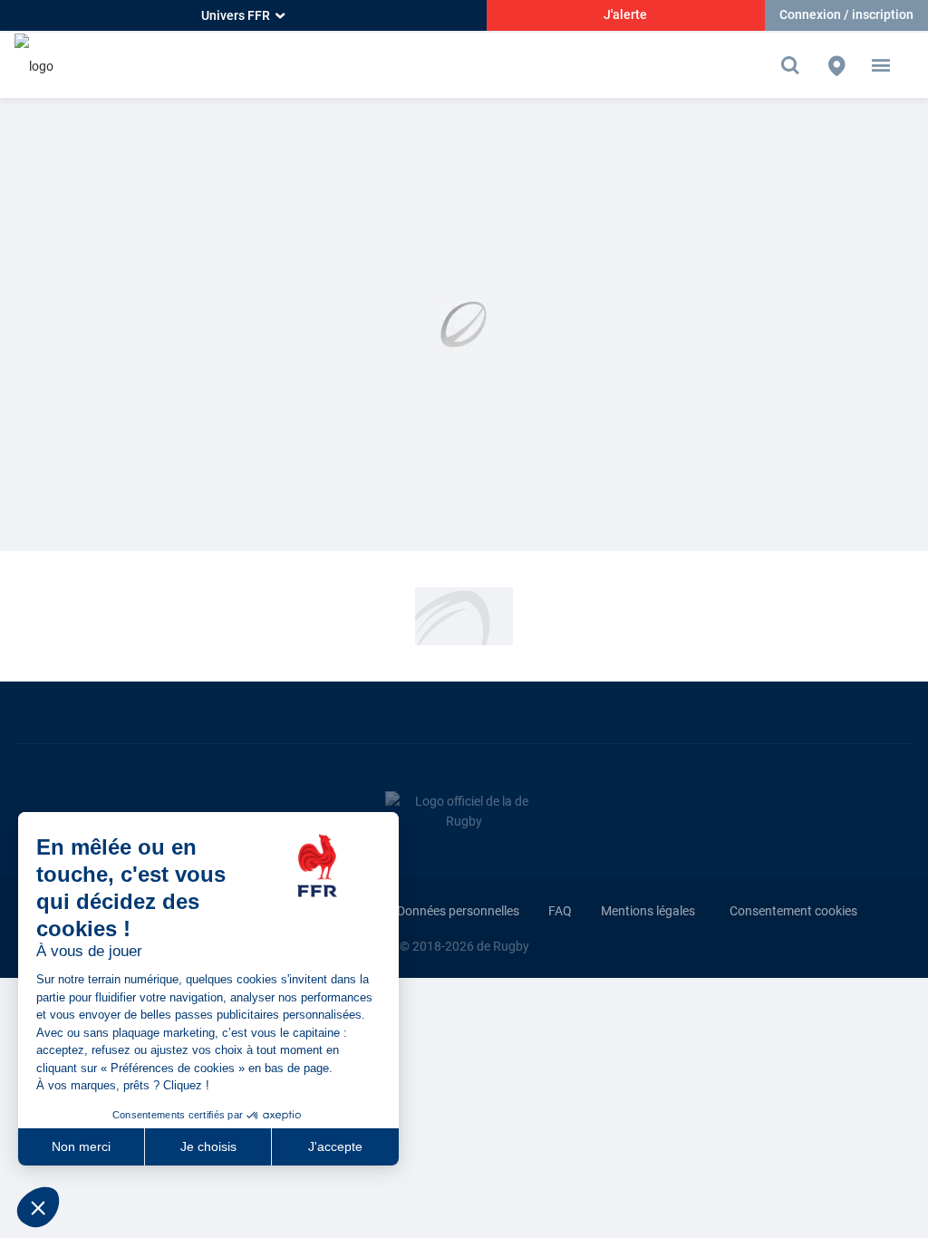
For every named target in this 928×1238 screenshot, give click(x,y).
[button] (881, 65)
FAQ (560, 911)
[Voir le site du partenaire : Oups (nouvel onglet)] (464, 615)
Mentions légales (648, 911)
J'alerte (625, 14)
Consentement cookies (793, 911)
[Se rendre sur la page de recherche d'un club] (836, 65)
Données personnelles (458, 911)
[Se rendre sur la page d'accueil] (33, 65)
